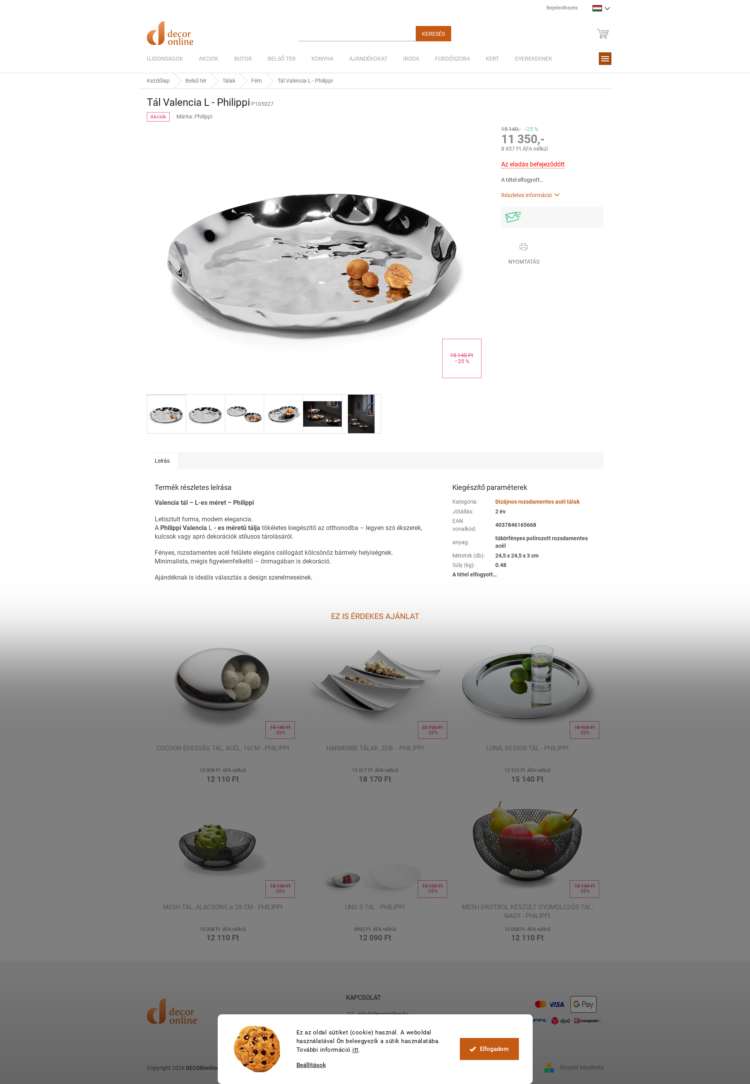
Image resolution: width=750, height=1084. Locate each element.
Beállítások (311, 1065)
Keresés (433, 34)
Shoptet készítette (581, 1067)
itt (355, 1049)
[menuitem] (165, 58)
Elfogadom (494, 1049)
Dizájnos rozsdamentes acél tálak (537, 502)
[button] (223, 774)
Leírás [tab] (162, 461)
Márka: (194, 116)
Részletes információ (526, 195)
